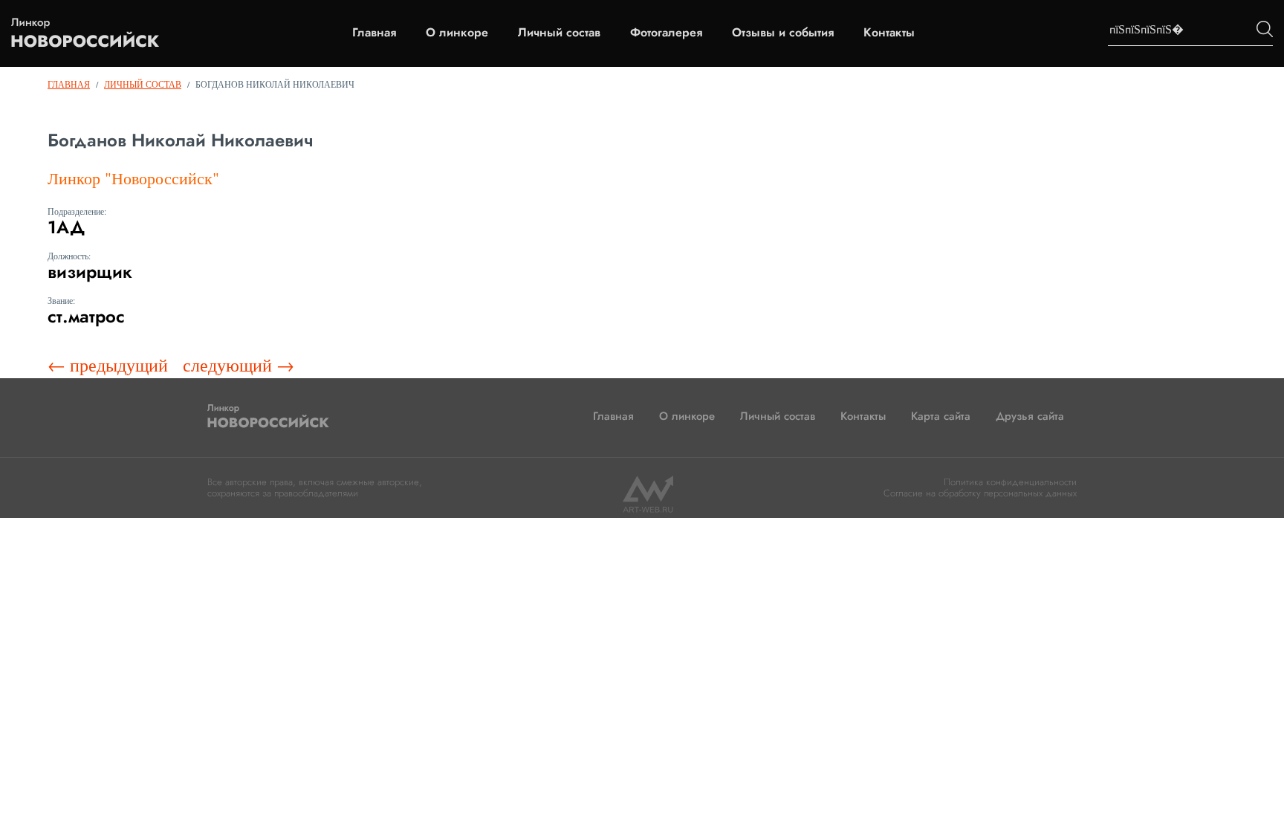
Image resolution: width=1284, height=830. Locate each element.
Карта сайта (940, 416)
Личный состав (559, 33)
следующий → (238, 365)
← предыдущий (108, 365)
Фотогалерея (666, 33)
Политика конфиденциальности (1010, 482)
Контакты (889, 33)
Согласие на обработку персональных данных (980, 493)
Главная (374, 33)
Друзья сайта (1030, 416)
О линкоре (457, 33)
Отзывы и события (783, 33)
